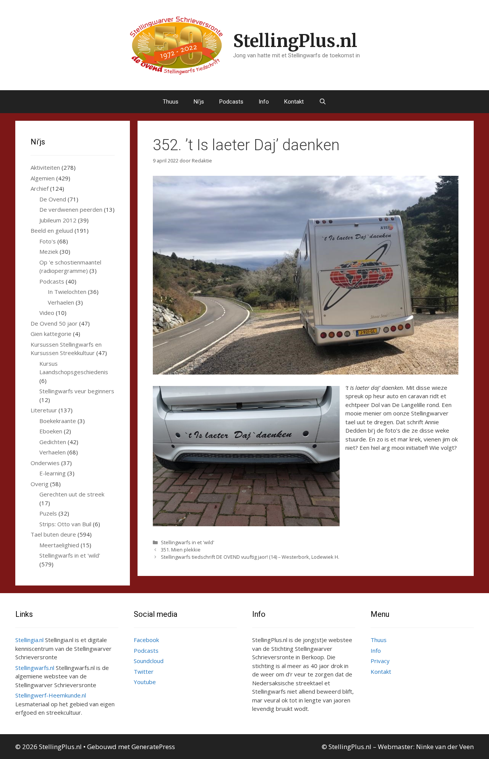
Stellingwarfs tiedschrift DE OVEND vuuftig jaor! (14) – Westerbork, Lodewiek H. (250, 556)
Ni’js (199, 101)
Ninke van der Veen (445, 746)
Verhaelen (61, 302)
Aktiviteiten (45, 167)
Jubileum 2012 (57, 220)
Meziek (48, 251)
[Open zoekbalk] (322, 101)
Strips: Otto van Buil (65, 524)
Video (46, 312)
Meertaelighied (59, 545)
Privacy (380, 661)
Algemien (43, 178)
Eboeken (50, 431)
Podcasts (231, 101)
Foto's (47, 241)
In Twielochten (67, 291)
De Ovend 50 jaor (54, 323)
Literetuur (44, 410)
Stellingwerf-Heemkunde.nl (50, 695)
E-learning (52, 473)
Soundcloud (149, 661)
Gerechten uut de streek (71, 494)
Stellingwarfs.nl (34, 667)
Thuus (170, 101)
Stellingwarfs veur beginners (76, 391)
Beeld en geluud (52, 230)
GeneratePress (153, 746)
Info (264, 101)
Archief (40, 188)
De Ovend (52, 199)
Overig (40, 484)
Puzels (48, 513)
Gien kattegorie (51, 333)
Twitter (144, 671)
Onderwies (45, 463)
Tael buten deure (53, 534)
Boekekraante (57, 421)
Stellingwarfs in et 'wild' (187, 542)
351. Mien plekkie (181, 549)
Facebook (146, 640)
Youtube (145, 682)
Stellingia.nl (29, 640)
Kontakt (294, 101)
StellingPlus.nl (295, 41)
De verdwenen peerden (70, 209)
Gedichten (52, 442)
